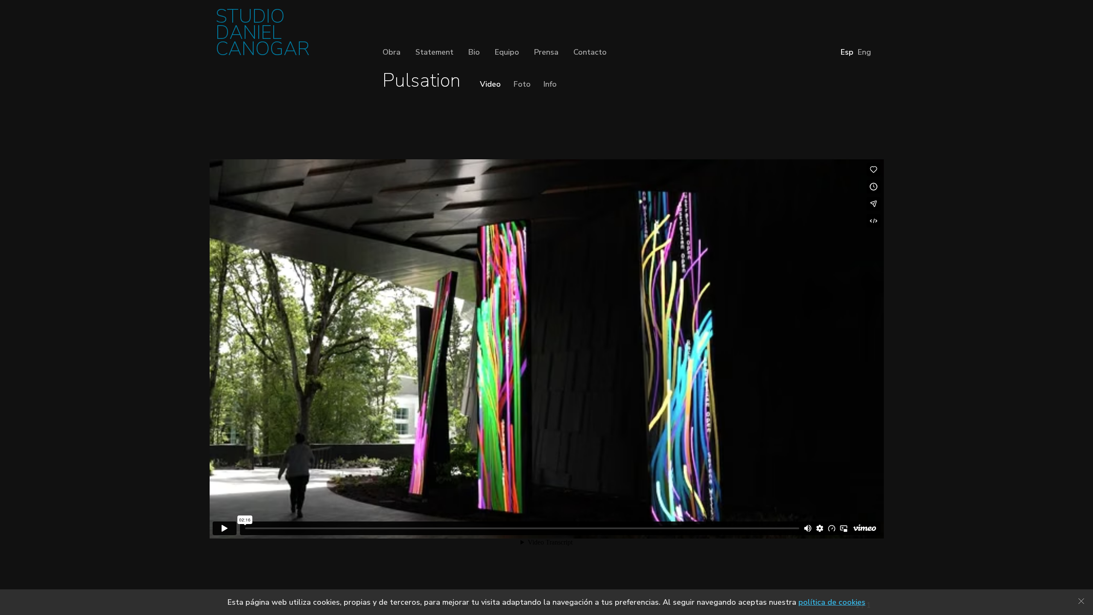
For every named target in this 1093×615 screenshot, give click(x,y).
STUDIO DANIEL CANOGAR (263, 35)
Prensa (546, 52)
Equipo (507, 52)
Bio (474, 52)
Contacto (590, 52)
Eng (864, 52)
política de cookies (831, 602)
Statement (434, 52)
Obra (391, 52)
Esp (847, 52)
